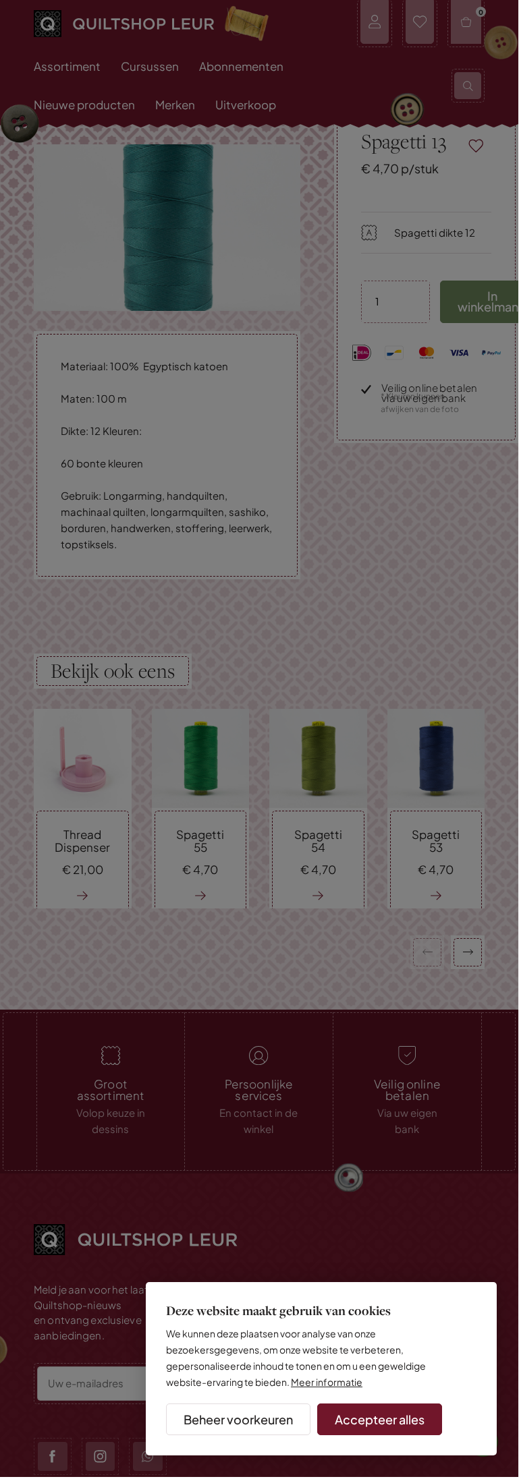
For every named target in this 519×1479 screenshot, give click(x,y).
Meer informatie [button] (326, 1382)
